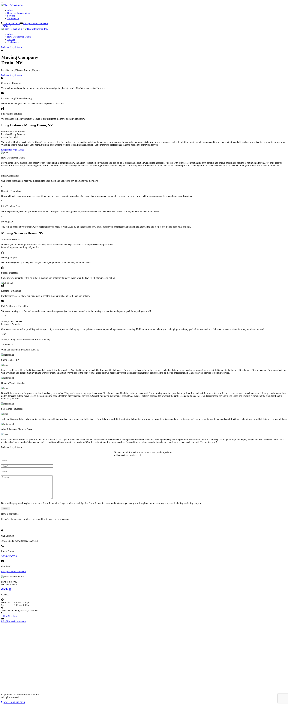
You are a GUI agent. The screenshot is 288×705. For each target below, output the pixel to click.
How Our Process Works (19, 13)
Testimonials (13, 18)
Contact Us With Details (12, 150)
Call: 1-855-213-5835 (14, 702)
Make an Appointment (11, 47)
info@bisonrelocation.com (35, 23)
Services (11, 15)
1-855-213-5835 (12, 23)
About (10, 10)
